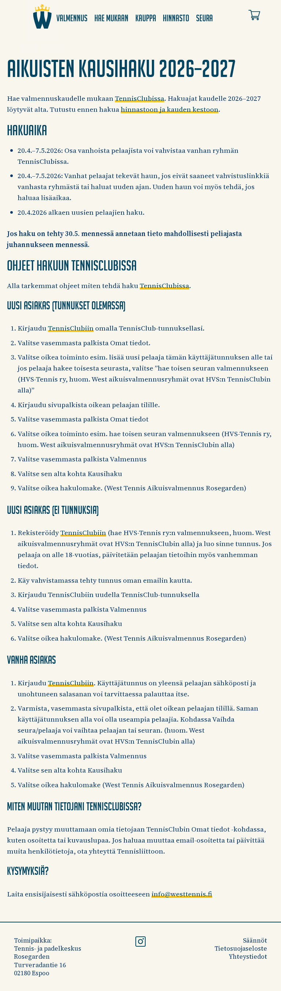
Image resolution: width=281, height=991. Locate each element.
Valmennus (71, 18)
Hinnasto (176, 18)
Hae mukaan (111, 18)
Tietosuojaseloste (240, 948)
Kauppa (145, 18)
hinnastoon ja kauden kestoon (169, 109)
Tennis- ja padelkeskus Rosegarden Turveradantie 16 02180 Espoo (47, 960)
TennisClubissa (139, 98)
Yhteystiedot (248, 956)
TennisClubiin (71, 328)
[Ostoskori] (254, 16)
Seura (204, 18)
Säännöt (255, 940)
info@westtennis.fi (181, 894)
